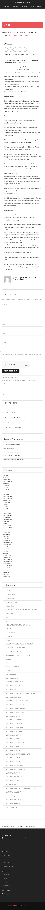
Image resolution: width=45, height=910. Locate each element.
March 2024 (6, 494)
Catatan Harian (10, 606)
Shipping (19, 826)
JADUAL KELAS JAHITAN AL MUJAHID (18, 625)
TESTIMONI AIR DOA (12, 678)
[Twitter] (10, 49)
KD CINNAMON (10, 632)
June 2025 (6, 490)
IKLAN (8, 621)
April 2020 (5, 538)
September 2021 (7, 519)
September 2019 (7, 544)
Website (4, 343)
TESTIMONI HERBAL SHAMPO (15, 708)
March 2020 (6, 540)
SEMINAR (9, 670)
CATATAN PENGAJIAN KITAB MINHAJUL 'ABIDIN (21, 610)
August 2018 (6, 568)
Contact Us (6, 885)
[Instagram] (14, 822)
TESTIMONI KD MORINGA (14, 731)
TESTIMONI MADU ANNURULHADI (17, 769)
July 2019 (5, 546)
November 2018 (7, 561)
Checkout (24, 6)
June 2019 (6, 549)
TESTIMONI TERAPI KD (13, 803)
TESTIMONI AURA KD (13, 686)
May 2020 (5, 536)
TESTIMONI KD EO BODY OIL (15, 720)
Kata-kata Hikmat (11, 629)
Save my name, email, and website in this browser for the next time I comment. (21, 356)
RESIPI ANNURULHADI (13, 667)
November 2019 (7, 542)
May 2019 (5, 551)
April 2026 (5, 477)
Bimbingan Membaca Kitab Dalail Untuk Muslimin (15, 418)
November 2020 (7, 530)
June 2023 (6, 506)
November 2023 (7, 498)
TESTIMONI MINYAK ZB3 (14, 777)
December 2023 (7, 496)
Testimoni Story (10, 796)
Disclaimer (5, 826)
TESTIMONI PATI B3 (12, 780)
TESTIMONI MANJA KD (13, 773)
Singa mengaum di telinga (13, 444)
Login (32, 6)
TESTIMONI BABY (11, 689)
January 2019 (6, 557)
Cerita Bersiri (9, 613)
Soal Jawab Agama (11, 674)
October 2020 (6, 532)
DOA (7, 617)
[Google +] (20, 49)
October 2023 (6, 500)
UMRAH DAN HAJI (11, 807)
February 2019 (7, 555)
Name (4, 324)
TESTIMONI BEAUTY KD (13, 697)
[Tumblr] (19, 822)
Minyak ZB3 (11, 448)
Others (8, 663)
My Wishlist (16, 6)
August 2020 (6, 534)
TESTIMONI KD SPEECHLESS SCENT (18, 754)
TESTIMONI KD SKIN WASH (15, 743)
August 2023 (6, 502)
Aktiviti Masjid (10, 598)
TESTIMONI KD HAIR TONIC (15, 727)
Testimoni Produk (11, 784)
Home (4, 33)
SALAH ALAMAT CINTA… (10, 378)
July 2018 (5, 570)
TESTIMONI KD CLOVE (13, 716)
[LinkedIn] (25, 49)
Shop (5, 878)
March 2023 (6, 511)
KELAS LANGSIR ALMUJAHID (15, 648)
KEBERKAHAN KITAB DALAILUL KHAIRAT (19, 644)
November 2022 (7, 515)
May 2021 (5, 523)
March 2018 (6, 576)
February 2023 (7, 513)
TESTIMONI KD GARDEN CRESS (16, 724)
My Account (7, 6)
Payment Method (29, 826)
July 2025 (5, 487)
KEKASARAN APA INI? (15, 452)
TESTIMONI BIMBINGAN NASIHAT (17, 701)
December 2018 (7, 559)
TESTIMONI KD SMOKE (13, 750)
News (5, 882)
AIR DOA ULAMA (11, 594)
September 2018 (7, 565)
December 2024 (7, 492)
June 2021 (6, 521)
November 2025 (7, 481)
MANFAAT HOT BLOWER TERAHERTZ (18, 655)
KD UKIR (8, 640)
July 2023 (5, 504)
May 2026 (5, 475)
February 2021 (7, 525)
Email (4, 333)
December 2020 (7, 527)
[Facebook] (6, 49)
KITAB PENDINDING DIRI (14, 651)
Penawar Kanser (7, 422)
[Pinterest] (15, 49)
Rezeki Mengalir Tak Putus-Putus (11, 413)
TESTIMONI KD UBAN (13, 758)
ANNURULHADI (17, 906)
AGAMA (8, 591)
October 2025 (6, 483)
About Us (6, 874)
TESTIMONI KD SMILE (13, 746)
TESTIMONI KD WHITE (13, 761)
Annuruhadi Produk (11, 602)
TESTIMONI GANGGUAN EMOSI (16, 705)
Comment (5, 304)
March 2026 (6, 479)
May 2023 (5, 509)
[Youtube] (30, 822)
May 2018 (5, 574)
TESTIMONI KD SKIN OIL (14, 739)
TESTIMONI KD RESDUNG (14, 735)
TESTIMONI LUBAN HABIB (14, 765)
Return (12, 826)
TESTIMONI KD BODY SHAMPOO (16, 712)
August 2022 (6, 517)
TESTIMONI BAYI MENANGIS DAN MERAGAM (20, 693)
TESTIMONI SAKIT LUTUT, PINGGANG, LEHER (21, 788)
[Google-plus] (24, 822)
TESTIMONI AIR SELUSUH (14, 682)
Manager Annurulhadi (16, 60)
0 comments (24, 63)
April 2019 (5, 553)
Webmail (39, 6)
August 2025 (6, 485)
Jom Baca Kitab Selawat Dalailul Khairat (13, 427)
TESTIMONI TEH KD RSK (14, 799)
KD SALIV (9, 636)
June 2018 (6, 572)
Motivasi (8, 659)
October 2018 (6, 563)
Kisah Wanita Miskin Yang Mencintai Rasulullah (15, 408)
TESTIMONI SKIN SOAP (13, 792)
